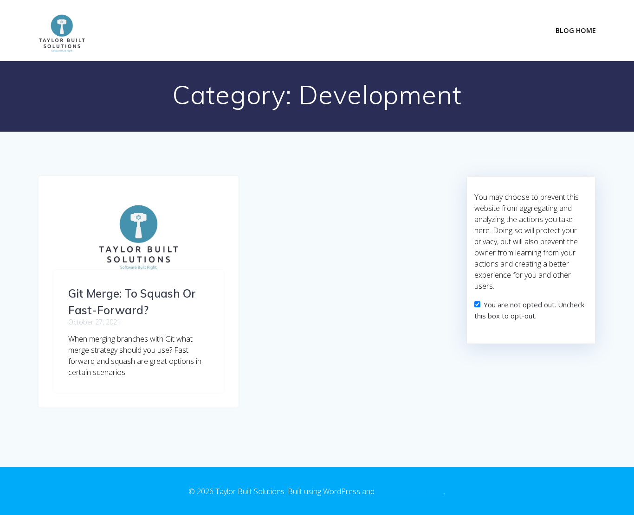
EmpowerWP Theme (410, 491)
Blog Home (576, 30)
